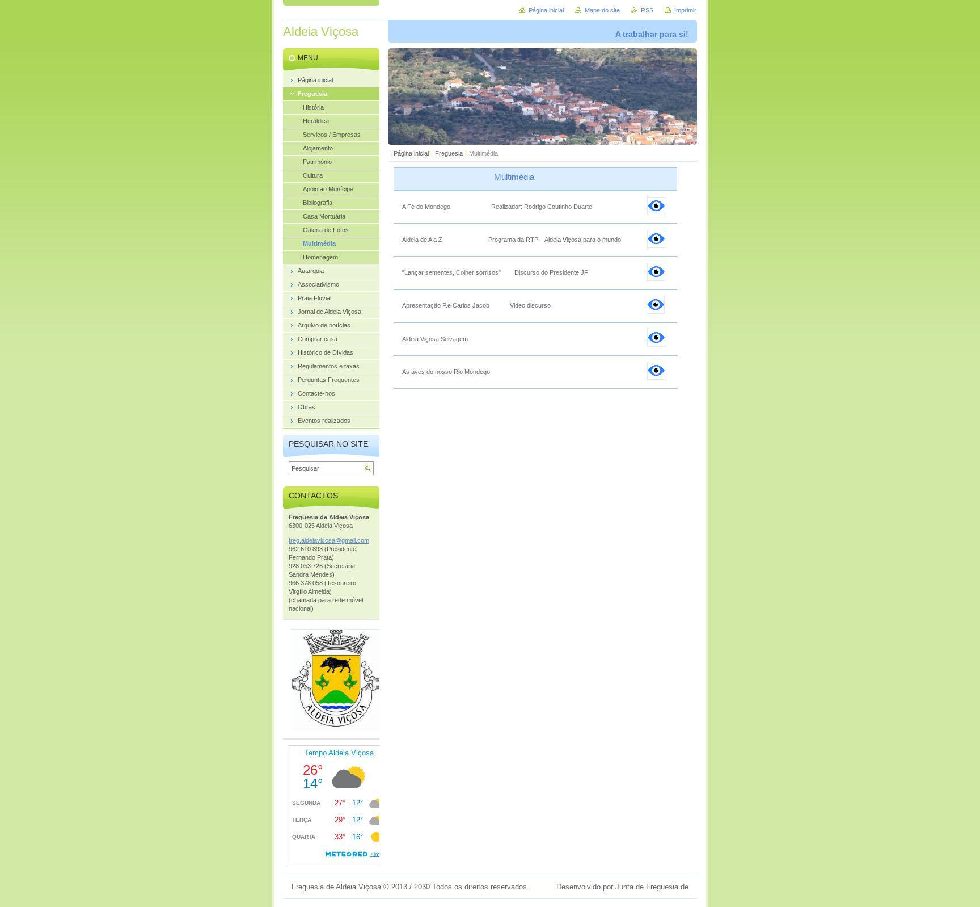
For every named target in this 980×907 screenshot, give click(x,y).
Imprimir (685, 10)
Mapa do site (602, 10)
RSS (647, 10)
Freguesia (449, 153)
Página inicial (411, 153)
